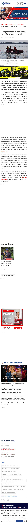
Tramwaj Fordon (7, 489)
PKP (20, 474)
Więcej (25, 521)
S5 (18, 486)
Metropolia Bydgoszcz (8, 492)
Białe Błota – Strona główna (10, 468)
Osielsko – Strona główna (9, 474)
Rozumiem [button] (19, 521)
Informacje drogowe (18, 3)
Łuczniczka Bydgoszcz (8, 486)
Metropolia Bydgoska (6, 3)
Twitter (5, 500)
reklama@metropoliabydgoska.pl (8, 454)
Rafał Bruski (5, 477)
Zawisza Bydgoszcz (7, 484)
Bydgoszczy (4, 151)
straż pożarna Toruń (8, 275)
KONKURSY (22, 507)
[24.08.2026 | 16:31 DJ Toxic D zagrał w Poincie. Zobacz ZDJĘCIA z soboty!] (14, 373)
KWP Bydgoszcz (18, 489)
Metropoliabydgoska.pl (8, 24)
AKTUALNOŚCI (20, 24)
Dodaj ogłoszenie (8, 505)
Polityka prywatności (9, 507)
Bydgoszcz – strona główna (10, 465)
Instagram (8, 500)
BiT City (23, 486)
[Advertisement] (14, 121)
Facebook (2, 500)
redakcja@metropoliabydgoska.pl (8, 449)
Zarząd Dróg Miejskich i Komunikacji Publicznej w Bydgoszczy (12, 480)
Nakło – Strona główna (9, 471)
